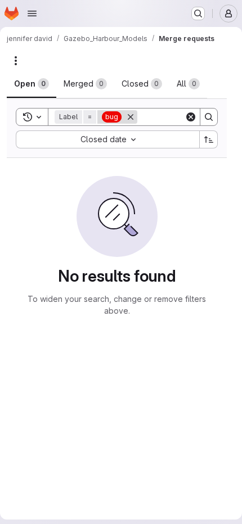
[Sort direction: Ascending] (209, 139)
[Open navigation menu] (32, 13)
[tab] (31, 84)
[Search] (209, 117)
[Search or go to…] (198, 13)
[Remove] (130, 117)
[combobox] (107, 139)
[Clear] (191, 117)
